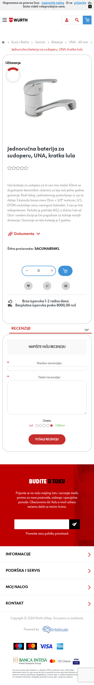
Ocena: (47, 420)
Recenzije (21, 328)
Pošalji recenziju (47, 439)
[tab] (50, 329)
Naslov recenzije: (49, 363)
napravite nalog (53, 3)
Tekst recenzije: (49, 377)
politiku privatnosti (56, 533)
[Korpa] (87, 20)
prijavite (80, 3)
